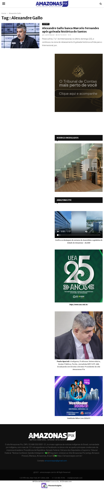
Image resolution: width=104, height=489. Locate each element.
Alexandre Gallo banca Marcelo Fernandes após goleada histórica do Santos (70, 29)
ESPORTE (46, 24)
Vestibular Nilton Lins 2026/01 (78, 418)
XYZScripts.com (66, 481)
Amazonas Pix (64, 200)
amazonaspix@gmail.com (56, 461)
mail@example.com (74, 478)
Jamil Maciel (49, 35)
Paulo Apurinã (63, 361)
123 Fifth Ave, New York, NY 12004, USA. (34, 478)
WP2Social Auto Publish (41, 481)
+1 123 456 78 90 (58, 478)
